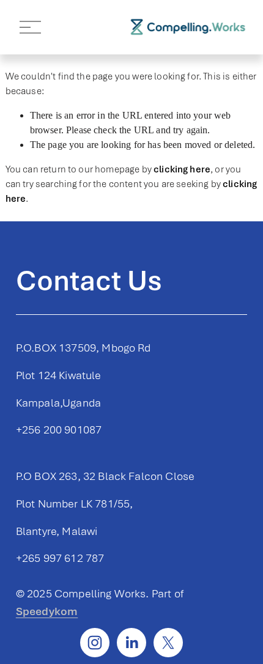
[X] (168, 642)
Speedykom (47, 611)
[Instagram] (94, 642)
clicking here (182, 169)
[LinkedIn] (131, 642)
